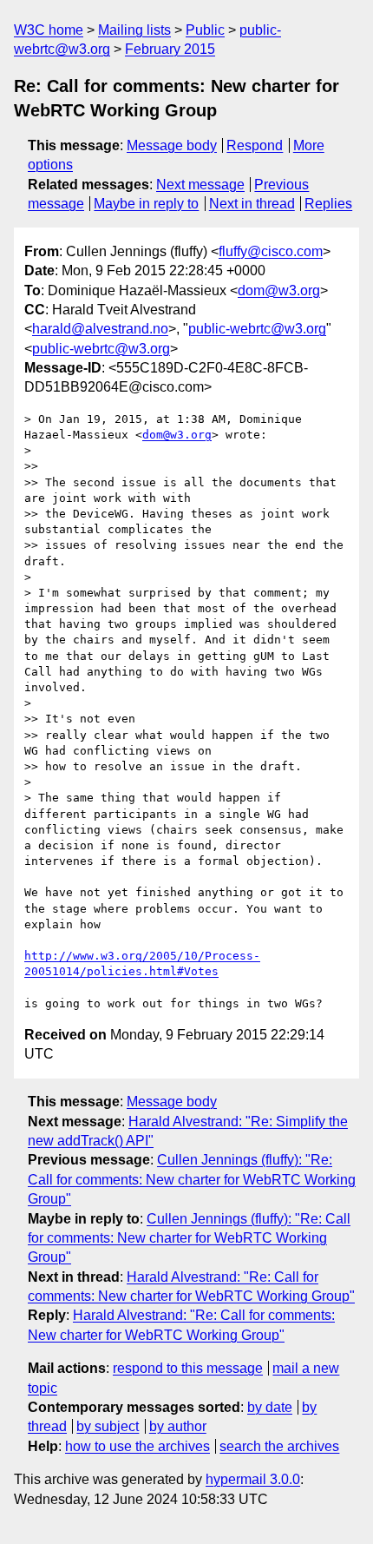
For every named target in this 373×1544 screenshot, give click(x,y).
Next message (200, 184)
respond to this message (188, 1368)
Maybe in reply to (146, 203)
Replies (328, 203)
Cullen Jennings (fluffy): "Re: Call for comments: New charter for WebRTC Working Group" (192, 1179)
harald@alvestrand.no (100, 328)
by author (177, 1426)
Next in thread (252, 203)
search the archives (279, 1446)
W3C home (48, 30)
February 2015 (170, 49)
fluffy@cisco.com (271, 251)
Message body (172, 145)
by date (269, 1407)
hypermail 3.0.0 (253, 1479)
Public (205, 30)
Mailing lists (134, 30)
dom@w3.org (279, 290)
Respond (254, 145)
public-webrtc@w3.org (257, 328)
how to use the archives (137, 1446)
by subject (107, 1426)
